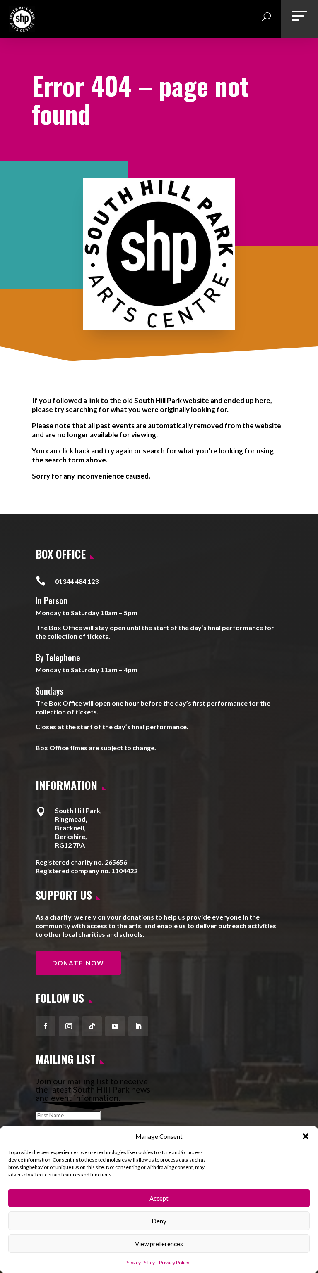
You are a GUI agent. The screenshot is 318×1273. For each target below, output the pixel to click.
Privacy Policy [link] (140, 1262)
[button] (305, 1136)
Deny (159, 1221)
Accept (159, 1198)
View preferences (159, 1243)
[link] (22, 29)
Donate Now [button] (78, 963)
